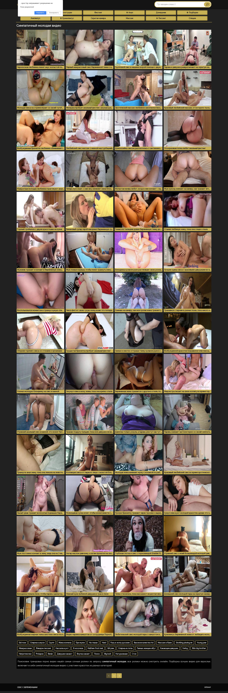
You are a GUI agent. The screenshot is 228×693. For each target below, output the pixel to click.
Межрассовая (25, 648)
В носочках (78, 648)
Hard (104, 643)
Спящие (192, 18)
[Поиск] (207, 4)
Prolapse (39, 654)
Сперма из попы (125, 648)
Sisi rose (22, 643)
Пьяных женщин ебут (146, 648)
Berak (50, 654)
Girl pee (110, 648)
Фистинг (98, 12)
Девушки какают (64, 654)
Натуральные (121, 654)
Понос (97, 654)
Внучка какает (83, 654)
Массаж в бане (165, 643)
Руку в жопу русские (120, 643)
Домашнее (161, 12)
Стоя (134, 654)
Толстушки (67, 12)
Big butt (107, 654)
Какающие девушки (169, 648)
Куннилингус (68, 18)
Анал (130, 12)
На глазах (93, 643)
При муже (80, 643)
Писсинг (162, 18)
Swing (185, 648)
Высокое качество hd (143, 643)
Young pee (201, 643)
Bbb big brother (199, 648)
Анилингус (35, 18)
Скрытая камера (98, 18)
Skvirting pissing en (184, 643)
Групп (51, 643)
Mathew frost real (95, 648)
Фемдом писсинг (43, 648)
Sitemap (207, 687)
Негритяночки (25, 654)
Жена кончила (65, 643)
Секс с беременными (27, 687)
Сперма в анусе (37, 643)
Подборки (193, 12)
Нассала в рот (62, 648)
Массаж (129, 18)
